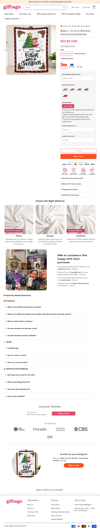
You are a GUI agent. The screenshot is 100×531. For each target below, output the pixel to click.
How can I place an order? (16, 355)
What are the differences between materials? (24, 307)
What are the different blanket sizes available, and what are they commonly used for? (39, 314)
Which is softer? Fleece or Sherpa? (19, 321)
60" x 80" (79, 67)
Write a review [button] (63, 413)
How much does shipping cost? (18, 389)
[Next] (57, 50)
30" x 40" (72, 67)
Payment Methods (57, 519)
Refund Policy (55, 508)
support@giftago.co (85, 505)
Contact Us (30, 508)
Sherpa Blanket (79, 53)
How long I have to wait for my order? (21, 375)
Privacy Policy (55, 505)
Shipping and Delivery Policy (60, 512)
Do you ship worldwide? (16, 396)
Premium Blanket (67, 58)
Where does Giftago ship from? (18, 382)
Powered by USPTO (20, 526)
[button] (78, 74)
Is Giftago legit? (13, 348)
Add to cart (73, 465)
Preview (78, 151)
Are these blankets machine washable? (21, 335)
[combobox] (45, 7)
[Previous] (5, 50)
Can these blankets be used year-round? (22, 328)
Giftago (11, 526)
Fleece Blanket (66, 54)
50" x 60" (64, 67)
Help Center (31, 516)
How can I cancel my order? (17, 362)
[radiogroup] (78, 93)
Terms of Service (56, 516)
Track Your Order (32, 512)
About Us (30, 505)
